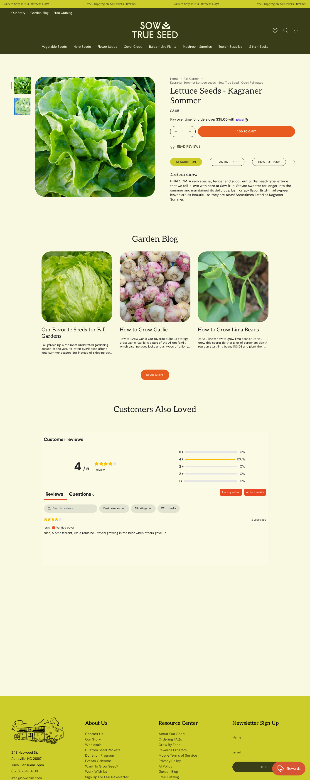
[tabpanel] (155, 533)
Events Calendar (98, 761)
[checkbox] (168, 508)
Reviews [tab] (55, 494)
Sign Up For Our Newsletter (107, 777)
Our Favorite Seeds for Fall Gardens (74, 333)
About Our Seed (172, 734)
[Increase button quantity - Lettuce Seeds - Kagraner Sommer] (190, 131)
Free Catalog (63, 13)
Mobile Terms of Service (178, 755)
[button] (133, 46)
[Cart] (296, 30)
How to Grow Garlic (144, 330)
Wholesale (93, 745)
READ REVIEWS (189, 146)
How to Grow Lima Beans (228, 330)
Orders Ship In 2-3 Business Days (26, 4)
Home (174, 79)
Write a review (255, 492)
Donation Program (99, 755)
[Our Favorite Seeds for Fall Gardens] (77, 286)
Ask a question (230, 492)
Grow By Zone (170, 745)
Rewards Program (173, 750)
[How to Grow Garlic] (155, 286)
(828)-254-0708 (24, 771)
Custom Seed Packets (103, 750)
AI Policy (165, 766)
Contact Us (94, 734)
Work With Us (96, 771)
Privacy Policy (170, 761)
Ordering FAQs (170, 739)
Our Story (18, 13)
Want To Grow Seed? (101, 766)
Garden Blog (39, 13)
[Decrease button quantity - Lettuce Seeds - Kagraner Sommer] (175, 131)
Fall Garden (191, 79)
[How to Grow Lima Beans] (233, 286)
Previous (35, 136)
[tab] (81, 494)
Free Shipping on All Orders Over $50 (112, 4)
